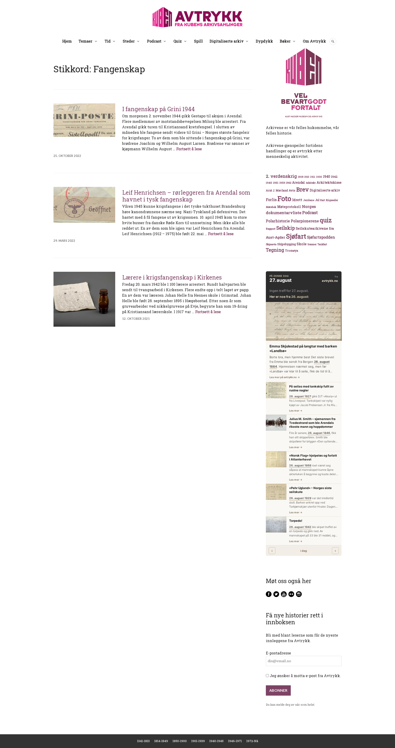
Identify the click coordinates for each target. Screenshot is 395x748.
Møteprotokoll (289, 207)
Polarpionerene (305, 220)
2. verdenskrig (281, 176)
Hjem (67, 41)
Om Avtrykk (314, 41)
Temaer (85, 41)
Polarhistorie (278, 220)
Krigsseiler (332, 200)
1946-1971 (235, 741)
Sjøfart (296, 236)
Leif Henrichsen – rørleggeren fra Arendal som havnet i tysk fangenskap (186, 196)
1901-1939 (198, 741)
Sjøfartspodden (321, 237)
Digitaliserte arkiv (227, 41)
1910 (306, 176)
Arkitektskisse (329, 182)
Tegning (275, 250)
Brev (302, 189)
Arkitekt (311, 182)
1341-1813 (143, 741)
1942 (334, 176)
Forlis (271, 199)
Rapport (270, 228)
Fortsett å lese (189, 148)
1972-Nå (252, 741)
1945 (269, 182)
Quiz (177, 41)
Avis (292, 190)
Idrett (297, 199)
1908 (300, 176)
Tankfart (322, 244)
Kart (322, 200)
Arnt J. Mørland (277, 190)
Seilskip (285, 228)
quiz (326, 220)
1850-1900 (180, 741)
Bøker (285, 41)
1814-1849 (161, 741)
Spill (198, 41)
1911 (312, 176)
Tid (108, 41)
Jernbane (308, 200)
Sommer (312, 244)
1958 (282, 182)
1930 (319, 176)
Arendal (298, 182)
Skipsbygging (286, 244)
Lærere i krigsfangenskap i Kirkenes (172, 277)
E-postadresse (278, 653)
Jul (317, 200)
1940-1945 (216, 741)
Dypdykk (264, 41)
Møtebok (271, 207)
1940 (326, 176)
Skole (302, 244)
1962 (288, 182)
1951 (275, 182)
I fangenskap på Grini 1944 (158, 109)
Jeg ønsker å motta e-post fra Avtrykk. (305, 675)
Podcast (154, 41)
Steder (129, 41)
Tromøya (291, 250)
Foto (284, 198)
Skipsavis (271, 244)
